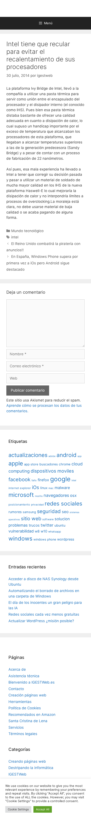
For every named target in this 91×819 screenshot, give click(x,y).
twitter (47, 525)
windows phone (44, 539)
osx (73, 495)
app (79, 456)
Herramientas (20, 702)
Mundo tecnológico (27, 231)
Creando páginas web (27, 761)
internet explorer (19, 488)
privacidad (37, 504)
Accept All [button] (42, 809)
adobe (51, 456)
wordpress (65, 539)
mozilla (39, 496)
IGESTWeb (17, 774)
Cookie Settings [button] (18, 809)
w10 (44, 531)
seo (65, 511)
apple (15, 463)
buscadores (48, 464)
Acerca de (17, 669)
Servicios (16, 727)
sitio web (31, 519)
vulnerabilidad (21, 531)
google (60, 479)
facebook (19, 479)
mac (51, 488)
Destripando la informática (30, 768)
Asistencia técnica (23, 676)
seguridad (49, 511)
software (48, 519)
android (66, 454)
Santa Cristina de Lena (27, 721)
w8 (37, 531)
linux (43, 488)
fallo (34, 480)
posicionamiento (19, 504)
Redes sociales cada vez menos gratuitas (43, 614)
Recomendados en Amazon (31, 714)
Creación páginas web (27, 695)
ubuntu (59, 525)
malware (62, 487)
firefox (43, 480)
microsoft (21, 494)
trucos (34, 525)
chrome (64, 464)
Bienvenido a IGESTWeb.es (31, 682)
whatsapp (54, 531)
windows (20, 538)
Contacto (16, 689)
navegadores (56, 495)
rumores (15, 512)
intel (14, 237)
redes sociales (63, 503)
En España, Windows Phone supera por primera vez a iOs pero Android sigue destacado (42, 263)
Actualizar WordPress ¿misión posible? (41, 621)
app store (31, 464)
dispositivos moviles (52, 471)
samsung (29, 512)
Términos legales (22, 734)
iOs (35, 487)
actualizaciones (27, 455)
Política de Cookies (24, 708)
